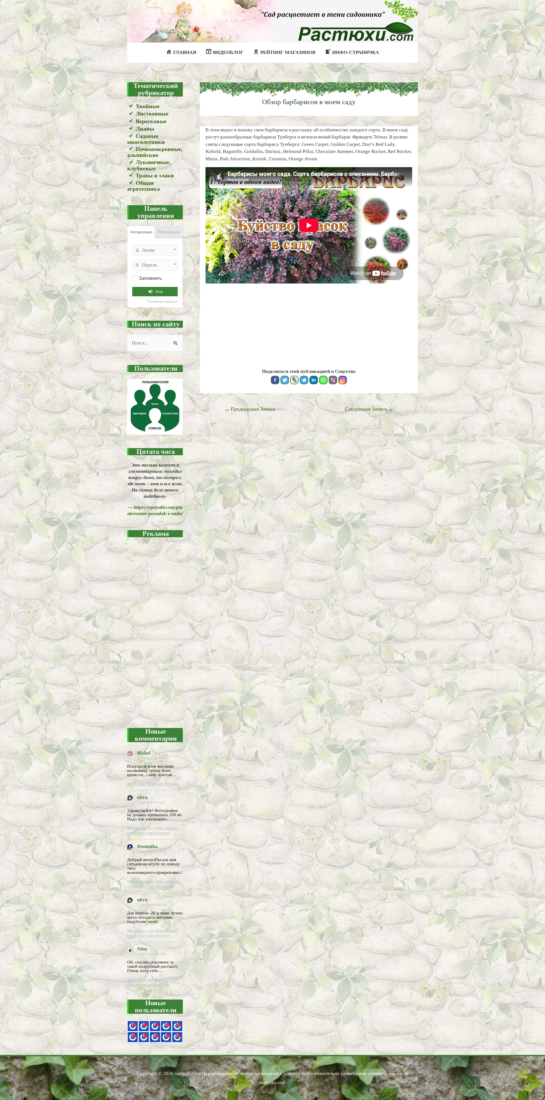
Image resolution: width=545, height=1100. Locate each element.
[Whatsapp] (323, 380)
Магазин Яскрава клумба (153, 783)
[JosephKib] (133, 1026)
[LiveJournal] (294, 380)
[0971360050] (144, 1037)
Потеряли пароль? (162, 302)
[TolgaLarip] (166, 1037)
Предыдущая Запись (249, 409)
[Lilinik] (177, 1037)
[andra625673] (144, 1026)
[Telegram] (304, 380)
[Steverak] (133, 1037)
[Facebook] (275, 380)
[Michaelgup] (155, 1026)
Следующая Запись (369, 409)
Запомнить (150, 278)
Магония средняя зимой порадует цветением (152, 830)
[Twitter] (284, 380)
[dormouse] (177, 1026)
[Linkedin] (313, 380)
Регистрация (168, 232)
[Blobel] (166, 1026)
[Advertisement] (155, 629)
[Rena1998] (155, 1037)
